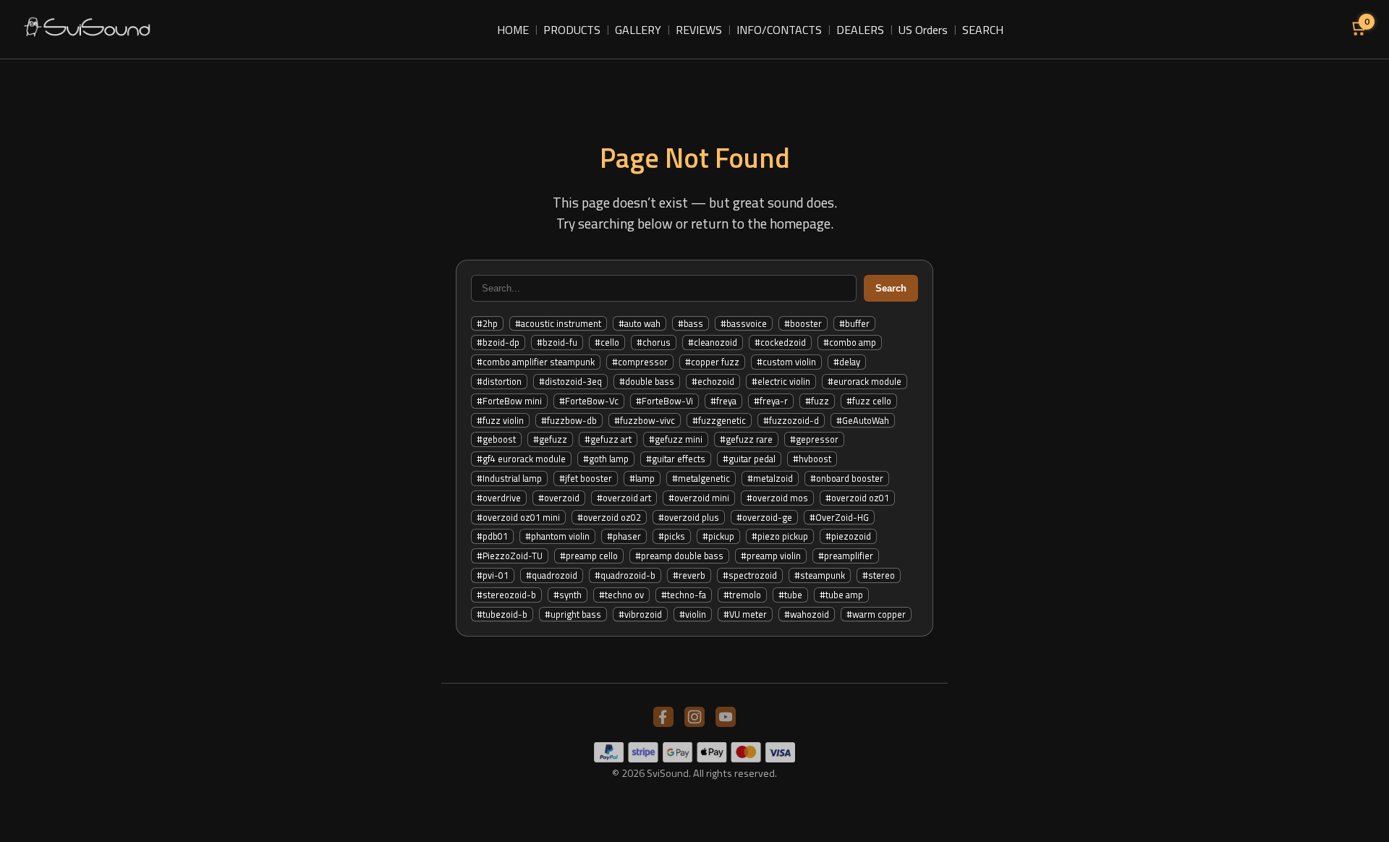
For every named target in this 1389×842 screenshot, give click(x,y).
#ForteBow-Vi (664, 401)
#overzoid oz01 (857, 497)
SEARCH (982, 29)
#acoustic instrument (558, 323)
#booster (803, 323)
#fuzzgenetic (719, 420)
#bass (690, 323)
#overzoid (558, 497)
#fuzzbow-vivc (644, 420)
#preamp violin (771, 555)
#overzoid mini (698, 497)
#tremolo (742, 594)
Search (890, 288)
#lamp (642, 478)
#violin (692, 614)
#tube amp (841, 594)
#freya (723, 401)
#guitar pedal (749, 458)
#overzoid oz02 (609, 517)
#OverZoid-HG (839, 517)
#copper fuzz (712, 361)
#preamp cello (589, 555)
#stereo (878, 575)
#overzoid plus (688, 517)
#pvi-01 (493, 575)
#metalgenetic (701, 478)
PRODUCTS (571, 29)
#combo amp (849, 342)
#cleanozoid (712, 342)
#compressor (640, 361)
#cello (607, 342)
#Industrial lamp (509, 478)
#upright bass (573, 614)
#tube (790, 594)
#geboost (496, 439)
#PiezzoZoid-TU (510, 555)
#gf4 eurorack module (521, 458)
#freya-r (771, 401)
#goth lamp (606, 458)
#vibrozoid (640, 614)
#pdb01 (492, 536)
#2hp (487, 323)
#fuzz (817, 401)
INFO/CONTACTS (779, 29)
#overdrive (499, 497)
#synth (567, 594)
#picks (671, 536)
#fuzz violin (500, 420)
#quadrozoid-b (625, 575)
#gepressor (814, 439)
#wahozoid (806, 614)
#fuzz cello (868, 401)
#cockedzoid (780, 342)
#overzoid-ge (764, 517)
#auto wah (639, 323)
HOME (513, 29)
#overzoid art (624, 497)
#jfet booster (585, 478)
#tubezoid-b (502, 614)
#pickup (718, 536)
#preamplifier (845, 555)
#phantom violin (557, 536)
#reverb (689, 575)
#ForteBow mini (509, 401)
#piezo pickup (780, 536)
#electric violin (781, 381)
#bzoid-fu (557, 342)
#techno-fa (683, 594)
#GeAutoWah (862, 420)
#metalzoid (770, 478)
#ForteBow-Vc (589, 401)
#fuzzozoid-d (791, 420)
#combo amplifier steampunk (536, 361)
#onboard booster (846, 478)
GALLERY (638, 29)
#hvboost (812, 458)
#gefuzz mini (675, 439)
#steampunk (819, 575)
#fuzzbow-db (569, 420)
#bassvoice (744, 323)
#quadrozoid (551, 575)
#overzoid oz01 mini (518, 517)
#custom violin (786, 361)
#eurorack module (864, 381)
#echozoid (713, 381)
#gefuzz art (608, 439)
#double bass (646, 381)
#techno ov (621, 594)
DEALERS (860, 29)
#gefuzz (550, 439)
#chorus (654, 342)
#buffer (854, 323)
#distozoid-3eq (570, 381)
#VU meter (745, 614)
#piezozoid (848, 536)
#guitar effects (675, 458)
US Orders (923, 29)
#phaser (624, 536)
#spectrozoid (750, 575)
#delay (846, 361)
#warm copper (876, 614)
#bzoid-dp (498, 342)
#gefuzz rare (746, 439)
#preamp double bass (679, 555)
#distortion (499, 381)
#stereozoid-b (506, 594)
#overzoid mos (777, 497)
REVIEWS (699, 29)
